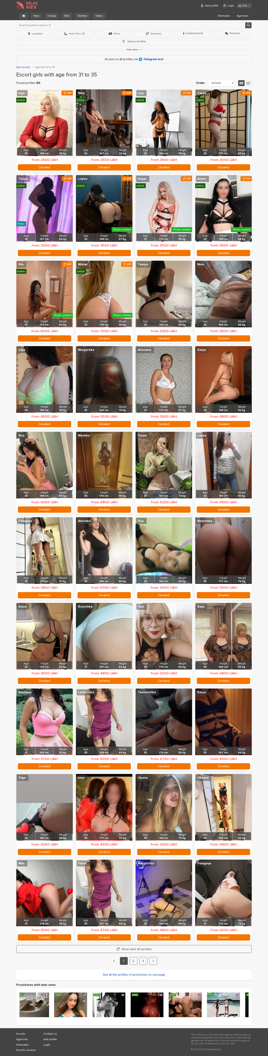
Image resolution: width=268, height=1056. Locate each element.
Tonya (142, 435)
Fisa (141, 521)
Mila (21, 863)
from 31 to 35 (77, 33)
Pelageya (25, 521)
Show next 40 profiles (137, 949)
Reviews (235, 33)
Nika (81, 93)
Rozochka (85, 607)
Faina (82, 863)
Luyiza (82, 179)
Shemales (224, 15)
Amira (201, 179)
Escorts (20, 1033)
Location (37, 33)
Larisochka (86, 692)
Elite (66, 15)
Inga (21, 93)
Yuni (141, 607)
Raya (200, 607)
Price (117, 33)
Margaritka (86, 350)
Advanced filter (136, 41)
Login (230, 5)
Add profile (211, 5)
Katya (201, 350)
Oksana (203, 778)
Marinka (84, 435)
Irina (81, 778)
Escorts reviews (26, 1050)
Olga (22, 778)
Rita (21, 435)
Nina (200, 264)
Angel (142, 179)
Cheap (51, 15)
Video (99, 15)
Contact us (50, 1033)
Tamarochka (147, 692)
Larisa (201, 435)
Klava (22, 607)
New (36, 15)
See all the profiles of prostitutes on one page (134, 975)
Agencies (242, 15)
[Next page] (153, 961)
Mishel (83, 264)
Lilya (21, 350)
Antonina (144, 350)
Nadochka (204, 521)
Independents (194, 33)
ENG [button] (244, 5)
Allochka (84, 521)
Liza (141, 93)
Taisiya (143, 264)
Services (156, 33)
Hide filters (132, 49)
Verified (82, 15)
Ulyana (143, 778)
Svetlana (24, 692)
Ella (21, 264)
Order (200, 83)
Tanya (201, 93)
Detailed (44, 167)
